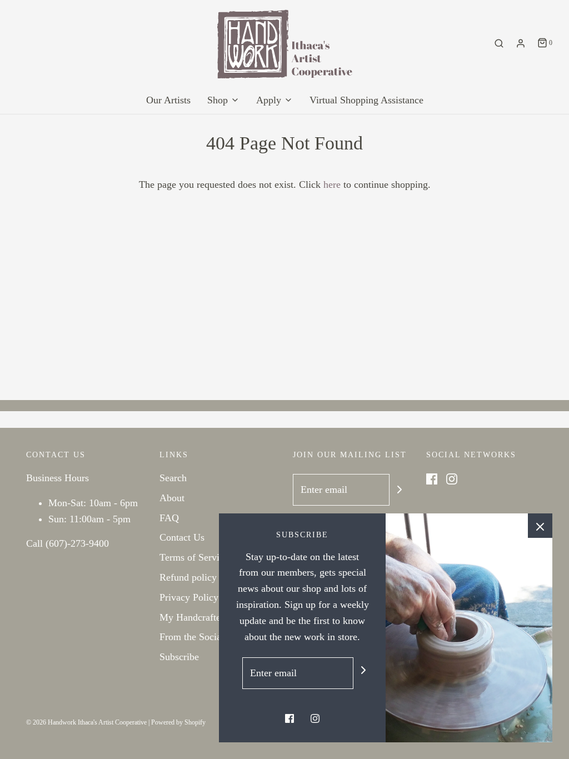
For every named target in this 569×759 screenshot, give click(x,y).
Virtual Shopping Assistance (366, 100)
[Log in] (520, 43)
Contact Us (181, 537)
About (171, 497)
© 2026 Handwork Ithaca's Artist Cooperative (86, 722)
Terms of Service (193, 557)
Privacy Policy (188, 597)
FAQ (169, 517)
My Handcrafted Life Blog (213, 617)
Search (173, 477)
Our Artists (168, 100)
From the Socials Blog (204, 636)
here (332, 184)
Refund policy (188, 577)
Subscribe (179, 656)
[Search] (499, 43)
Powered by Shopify (178, 722)
